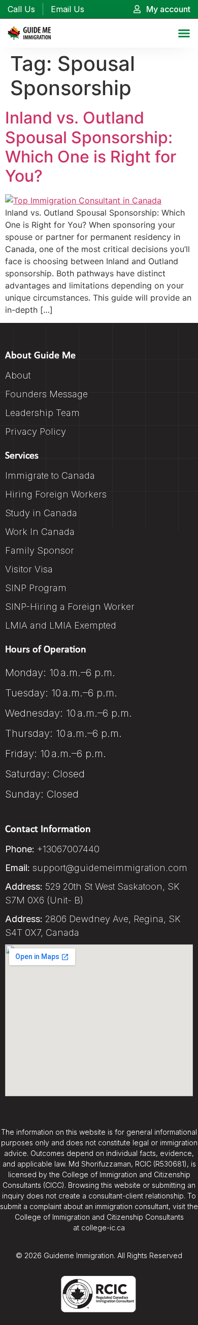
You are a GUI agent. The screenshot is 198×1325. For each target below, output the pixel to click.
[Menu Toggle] (184, 33)
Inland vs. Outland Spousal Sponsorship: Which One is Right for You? (90, 147)
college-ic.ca (103, 1227)
